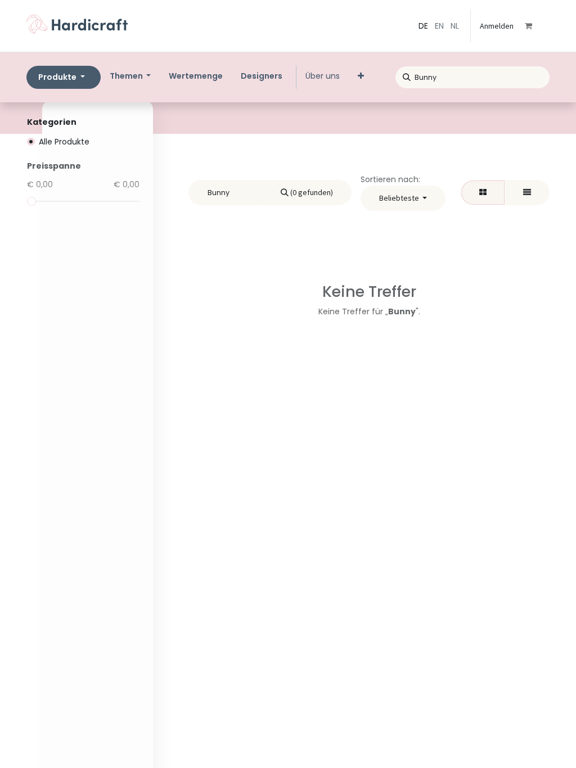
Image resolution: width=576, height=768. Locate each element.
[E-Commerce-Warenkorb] (536, 26)
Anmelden (497, 26)
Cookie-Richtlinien (84, 752)
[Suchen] (403, 75)
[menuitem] (196, 76)
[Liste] (527, 192)
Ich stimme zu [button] (520, 743)
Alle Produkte (64, 141)
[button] (403, 198)
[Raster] (483, 192)
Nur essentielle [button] (463, 743)
